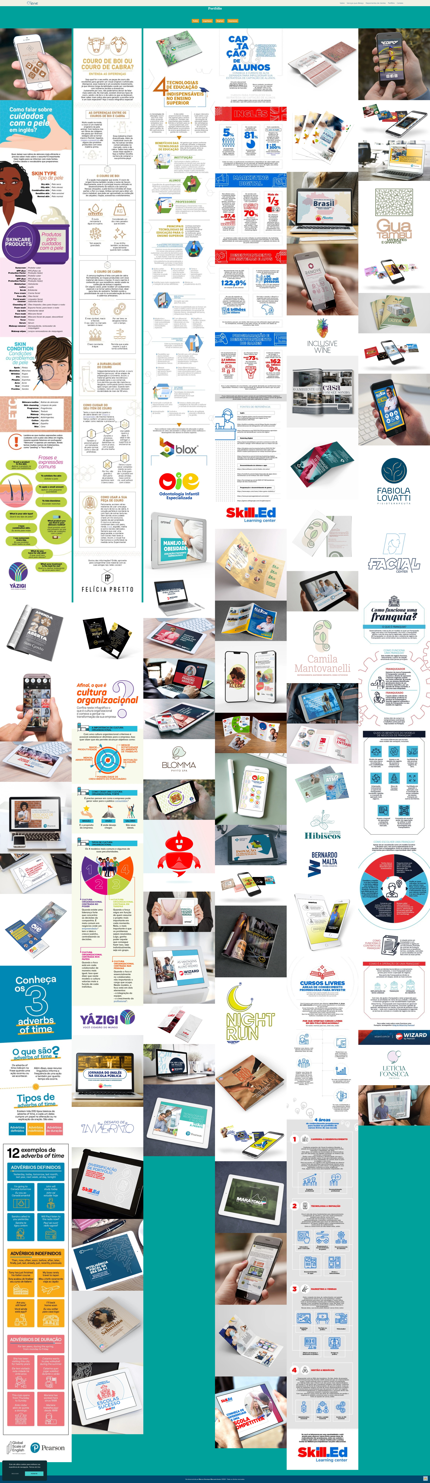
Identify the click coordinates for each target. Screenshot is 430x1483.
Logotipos (207, 21)
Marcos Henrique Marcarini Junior (210, 1479)
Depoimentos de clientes (376, 3)
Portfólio (391, 3)
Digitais (220, 21)
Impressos (232, 21)
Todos (195, 21)
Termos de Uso (34, 1467)
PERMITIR (34, 1473)
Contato (400, 3)
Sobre (342, 3)
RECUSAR (15, 1473)
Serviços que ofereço (355, 3)
